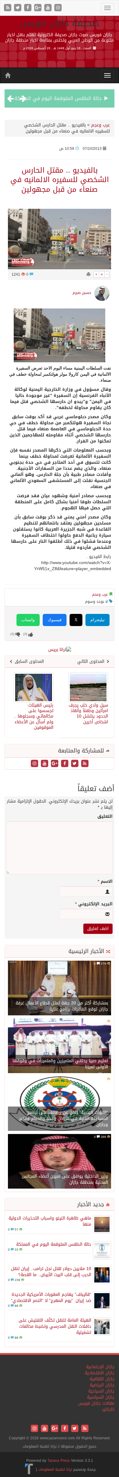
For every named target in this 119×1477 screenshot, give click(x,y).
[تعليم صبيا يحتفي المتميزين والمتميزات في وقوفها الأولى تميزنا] (59, 1046)
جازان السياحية (101, 1391)
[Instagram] (58, 8)
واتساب (28, 620)
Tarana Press (59, 1460)
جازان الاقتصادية (99, 1373)
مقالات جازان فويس (96, 1403)
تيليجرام (97, 620)
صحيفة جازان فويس (59, 23)
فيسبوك (55, 620)
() (12, 634)
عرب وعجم (100, 125)
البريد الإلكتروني (94, 904)
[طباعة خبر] (88, 274)
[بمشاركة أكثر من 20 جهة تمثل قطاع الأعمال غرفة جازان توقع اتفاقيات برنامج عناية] (59, 989)
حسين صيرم (82, 292)
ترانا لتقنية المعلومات (55, 1469)
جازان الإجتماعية (100, 1367)
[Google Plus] (39, 8)
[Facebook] (28, 8)
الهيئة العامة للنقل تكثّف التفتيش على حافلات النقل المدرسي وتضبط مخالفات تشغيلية (55, 1326)
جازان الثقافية (102, 1379)
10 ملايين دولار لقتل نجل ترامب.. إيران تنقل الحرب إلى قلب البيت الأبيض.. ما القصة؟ (51, 1272)
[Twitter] (18, 8)
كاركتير (108, 1409)
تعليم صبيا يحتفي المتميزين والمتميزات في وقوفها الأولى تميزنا (60, 1064)
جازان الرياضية (102, 1385)
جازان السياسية (100, 1397)
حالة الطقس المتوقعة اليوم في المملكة (58, 98)
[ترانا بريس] (29, 1469)
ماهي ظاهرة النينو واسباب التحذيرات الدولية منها (50, 1221)
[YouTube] (49, 8)
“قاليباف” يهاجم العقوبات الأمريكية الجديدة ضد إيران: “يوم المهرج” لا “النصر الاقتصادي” (51, 1297)
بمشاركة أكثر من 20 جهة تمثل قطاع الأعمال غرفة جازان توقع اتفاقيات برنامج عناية (62, 1006)
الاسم (105, 882)
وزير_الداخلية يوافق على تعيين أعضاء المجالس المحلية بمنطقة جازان (65, 1179)
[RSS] (8, 8)
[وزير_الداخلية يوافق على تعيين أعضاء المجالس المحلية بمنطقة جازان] (59, 1162)
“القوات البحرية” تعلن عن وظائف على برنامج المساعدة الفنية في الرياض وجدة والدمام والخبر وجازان (63, 1118)
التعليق (105, 817)
